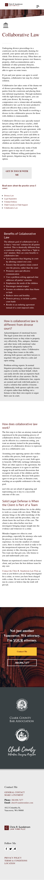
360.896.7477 (22, 663)
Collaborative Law (11, 208)
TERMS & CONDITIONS (15, 860)
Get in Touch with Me (17, 173)
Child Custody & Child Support (16, 204)
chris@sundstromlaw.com (22, 802)
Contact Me (22, 651)
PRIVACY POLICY (13, 857)
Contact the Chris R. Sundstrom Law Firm (20, 570)
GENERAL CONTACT (14, 792)
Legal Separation (10, 198)
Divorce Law (9, 195)
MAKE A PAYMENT (13, 794)
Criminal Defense (10, 201)
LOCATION (9, 863)
